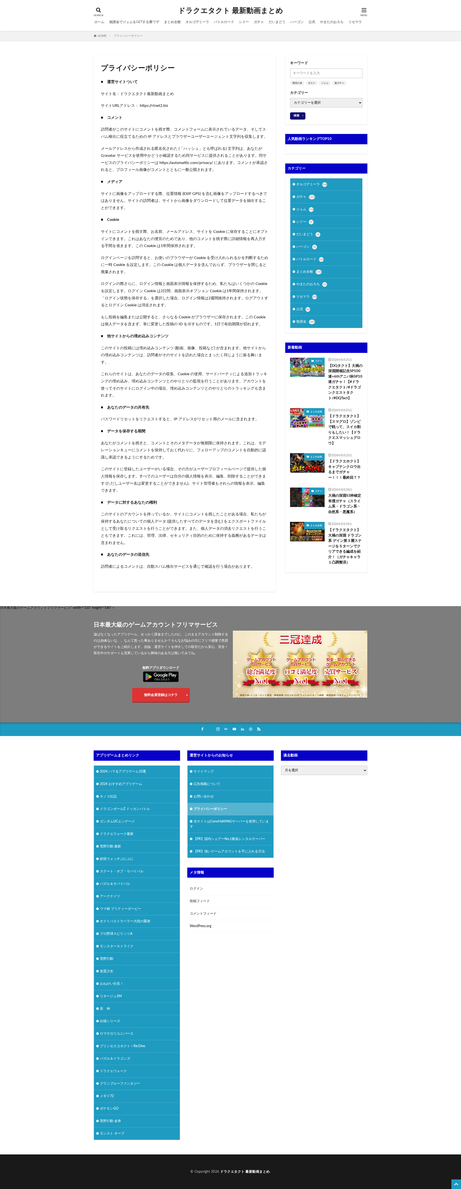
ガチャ (259, 22)
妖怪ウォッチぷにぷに (116, 859)
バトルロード (224, 22)
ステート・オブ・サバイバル (122, 871)
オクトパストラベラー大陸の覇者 (125, 921)
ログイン (196, 888)
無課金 (305, 321)
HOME (102, 36)
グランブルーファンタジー (120, 1083)
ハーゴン (297, 22)
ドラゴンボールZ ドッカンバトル (125, 809)
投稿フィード (200, 901)
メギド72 (107, 1096)
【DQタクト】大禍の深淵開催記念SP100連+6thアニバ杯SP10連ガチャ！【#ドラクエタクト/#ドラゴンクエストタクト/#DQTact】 (345, 382)
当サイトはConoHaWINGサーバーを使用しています (229, 824)
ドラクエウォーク (113, 1071)
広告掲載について (207, 784)
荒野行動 (106, 958)
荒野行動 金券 (110, 1121)
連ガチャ (339, 83)
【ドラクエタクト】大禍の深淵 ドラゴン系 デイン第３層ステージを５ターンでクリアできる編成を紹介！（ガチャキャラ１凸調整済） (345, 546)
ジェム (324, 83)
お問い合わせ (204, 796)
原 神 (105, 1008)
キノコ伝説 (108, 796)
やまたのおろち (332, 22)
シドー (244, 22)
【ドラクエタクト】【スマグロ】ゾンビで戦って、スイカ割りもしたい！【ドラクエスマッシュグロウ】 (344, 429)
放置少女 (106, 971)
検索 (296, 115)
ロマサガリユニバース (116, 1033)
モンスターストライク (116, 946)
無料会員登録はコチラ (161, 695)
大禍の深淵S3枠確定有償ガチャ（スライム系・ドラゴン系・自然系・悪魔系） (344, 504)
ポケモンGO (109, 1108)
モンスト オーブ (112, 1133)
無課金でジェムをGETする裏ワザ (134, 22)
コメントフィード (203, 913)
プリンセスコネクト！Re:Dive (122, 1046)
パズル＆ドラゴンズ (115, 1058)
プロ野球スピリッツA (116, 934)
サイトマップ (204, 771)
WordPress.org (200, 926)
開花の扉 (297, 83)
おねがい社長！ (111, 983)
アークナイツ (110, 896)
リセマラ (355, 22)
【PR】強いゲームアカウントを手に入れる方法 (229, 851)
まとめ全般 (172, 22)
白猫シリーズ (110, 1021)
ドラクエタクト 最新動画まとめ (230, 10)
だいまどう (277, 22)
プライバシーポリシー (128, 35)
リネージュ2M (111, 996)
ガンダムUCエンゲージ (117, 821)
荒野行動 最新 (110, 846)
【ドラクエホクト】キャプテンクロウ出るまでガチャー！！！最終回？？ (344, 469)
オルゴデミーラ (197, 22)
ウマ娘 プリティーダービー (120, 909)
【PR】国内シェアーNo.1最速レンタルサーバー (229, 839)
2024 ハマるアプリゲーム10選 (123, 771)
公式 (312, 22)
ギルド (311, 83)
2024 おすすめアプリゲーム (121, 784)
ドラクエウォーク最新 (116, 834)
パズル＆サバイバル (115, 884)
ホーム (99, 22)
